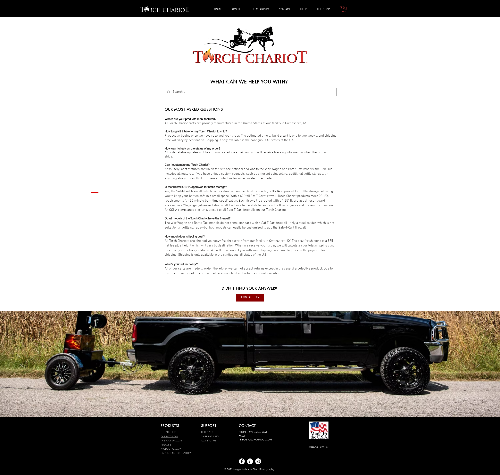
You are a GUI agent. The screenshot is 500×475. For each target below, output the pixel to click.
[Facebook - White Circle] (242, 461)
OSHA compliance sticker (187, 210)
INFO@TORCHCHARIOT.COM (256, 439)
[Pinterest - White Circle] (250, 461)
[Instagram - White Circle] (258, 461)
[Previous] (21, 364)
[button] (344, 9)
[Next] (478, 364)
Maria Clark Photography (259, 469)
